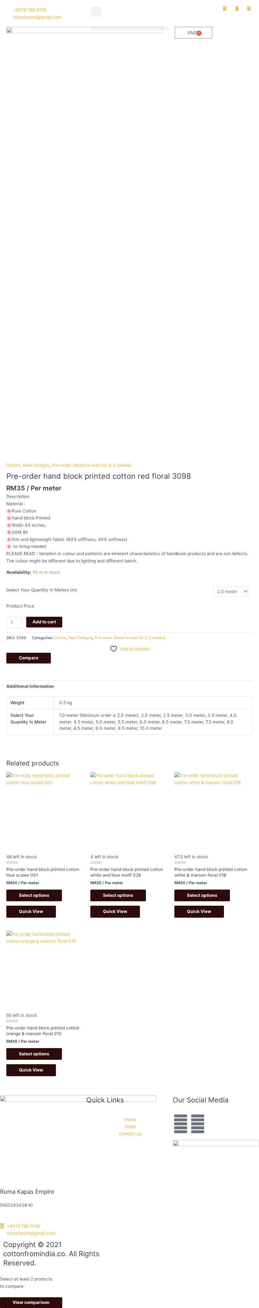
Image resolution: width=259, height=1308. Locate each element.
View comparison (31, 1302)
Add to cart (44, 621)
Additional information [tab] (30, 686)
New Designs (36, 465)
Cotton (13, 465)
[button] (96, 11)
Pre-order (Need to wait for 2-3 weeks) (91, 465)
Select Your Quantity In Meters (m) (41, 589)
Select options (34, 895)
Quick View (31, 911)
